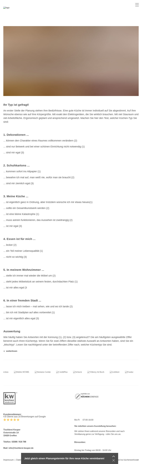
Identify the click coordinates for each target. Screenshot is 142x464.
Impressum (8, 460)
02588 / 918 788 (19, 442)
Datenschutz (22, 460)
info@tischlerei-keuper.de (21, 448)
